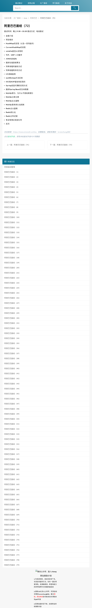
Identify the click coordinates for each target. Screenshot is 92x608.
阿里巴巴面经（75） (12, 545)
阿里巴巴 (33, 18)
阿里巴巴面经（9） (12, 212)
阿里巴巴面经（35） (12, 343)
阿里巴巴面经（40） (12, 368)
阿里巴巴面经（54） (12, 439)
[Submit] (74, 8)
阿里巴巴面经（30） (12, 318)
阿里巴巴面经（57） (12, 454)
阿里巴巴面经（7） (12, 202)
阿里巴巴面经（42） (12, 378)
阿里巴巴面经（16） (12, 248)
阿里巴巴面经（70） (12, 520)
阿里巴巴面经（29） (12, 313)
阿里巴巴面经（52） (12, 429)
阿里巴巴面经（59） (12, 464)
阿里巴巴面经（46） (12, 399)
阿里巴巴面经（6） (12, 197)
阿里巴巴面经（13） (12, 232)
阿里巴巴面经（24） (12, 288)
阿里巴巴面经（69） (12, 515)
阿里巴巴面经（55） (12, 444)
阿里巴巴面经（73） (12, 535)
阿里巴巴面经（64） (12, 489)
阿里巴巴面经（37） (12, 353)
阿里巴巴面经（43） (12, 384)
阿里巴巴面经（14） (12, 237)
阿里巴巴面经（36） (12, 348)
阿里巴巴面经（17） (12, 253)
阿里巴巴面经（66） (12, 499)
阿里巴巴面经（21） (12, 273)
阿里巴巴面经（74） (12, 540)
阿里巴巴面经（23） (12, 283)
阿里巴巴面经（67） (12, 504)
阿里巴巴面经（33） (12, 333)
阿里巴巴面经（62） (12, 479)
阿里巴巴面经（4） (12, 187)
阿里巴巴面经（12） (12, 227)
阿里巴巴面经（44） (12, 389)
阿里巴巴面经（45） (12, 394)
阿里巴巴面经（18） (12, 258)
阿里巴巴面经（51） (12, 424)
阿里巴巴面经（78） (12, 560)
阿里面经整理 (9, 167)
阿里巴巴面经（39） (12, 363)
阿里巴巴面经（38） (12, 358)
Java (25, 18)
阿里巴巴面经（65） (12, 494)
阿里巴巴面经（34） (12, 338)
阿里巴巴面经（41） (12, 373)
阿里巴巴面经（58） (12, 459)
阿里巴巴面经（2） (12, 177)
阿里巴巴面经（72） (12, 530)
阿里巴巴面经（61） (12, 474)
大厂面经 (17, 18)
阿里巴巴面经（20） (12, 268)
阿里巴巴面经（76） (12, 550)
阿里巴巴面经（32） (12, 328)
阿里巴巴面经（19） (12, 263)
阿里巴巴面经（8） (12, 207)
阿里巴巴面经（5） (12, 192)
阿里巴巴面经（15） (12, 242)
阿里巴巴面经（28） (12, 308)
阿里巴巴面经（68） (12, 509)
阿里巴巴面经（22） (12, 278)
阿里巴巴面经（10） (12, 217)
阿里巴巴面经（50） (12, 419)
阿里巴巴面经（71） (12, 525)
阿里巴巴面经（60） (12, 469)
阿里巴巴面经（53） (12, 434)
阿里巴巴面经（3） (12, 182)
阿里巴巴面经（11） (12, 222)
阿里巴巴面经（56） (12, 449)
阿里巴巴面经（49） (12, 414)
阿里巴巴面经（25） (12, 293)
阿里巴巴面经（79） (12, 565)
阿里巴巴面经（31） (12, 323)
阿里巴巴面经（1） (12, 172)
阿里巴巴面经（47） (12, 404)
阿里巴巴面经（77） (12, 555)
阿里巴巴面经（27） (12, 303)
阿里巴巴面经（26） (12, 298)
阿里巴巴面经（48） (12, 409)
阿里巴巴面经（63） (12, 484)
